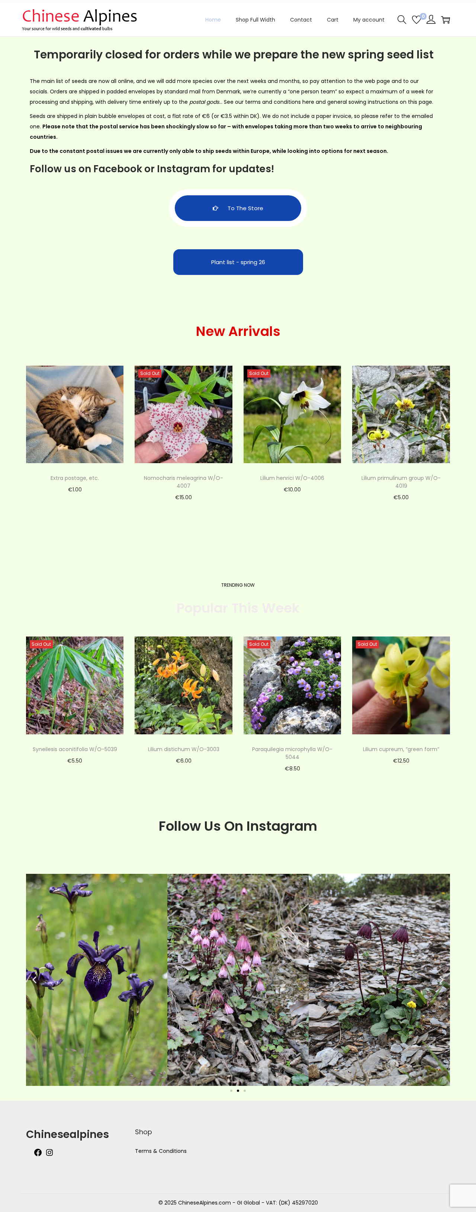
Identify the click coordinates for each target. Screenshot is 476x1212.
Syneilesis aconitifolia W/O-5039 (75, 749)
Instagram (183, 169)
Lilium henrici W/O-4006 (292, 478)
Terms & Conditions (161, 1151)
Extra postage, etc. (75, 478)
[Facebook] (37, 1155)
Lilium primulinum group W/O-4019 (401, 482)
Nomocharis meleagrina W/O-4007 (183, 482)
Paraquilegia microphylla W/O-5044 (292, 753)
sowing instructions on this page (390, 102)
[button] (34, 979)
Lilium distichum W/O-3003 (183, 749)
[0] (416, 19)
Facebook (117, 169)
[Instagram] (49, 1155)
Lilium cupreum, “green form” (401, 749)
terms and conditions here (279, 102)
